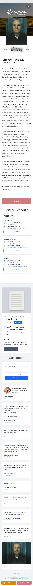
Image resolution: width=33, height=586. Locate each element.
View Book (8, 322)
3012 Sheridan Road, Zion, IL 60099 (17, 228)
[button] (16, 553)
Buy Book (17, 322)
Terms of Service (21, 578)
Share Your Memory (11, 349)
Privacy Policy (12, 578)
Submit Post (16, 378)
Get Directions (16, 231)
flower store (5, 189)
